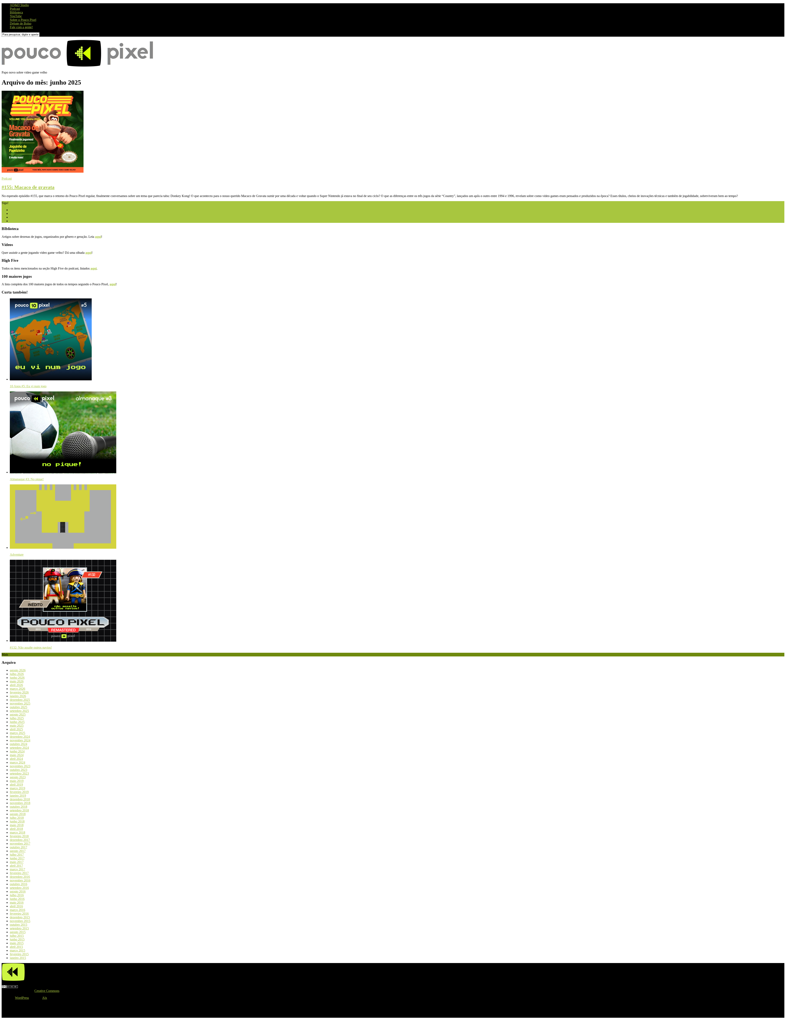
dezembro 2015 (20, 917)
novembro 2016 (20, 880)
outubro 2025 (18, 707)
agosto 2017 (18, 851)
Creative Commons (46, 991)
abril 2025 (16, 729)
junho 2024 (17, 751)
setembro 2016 (19, 888)
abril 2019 (16, 784)
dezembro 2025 (20, 699)
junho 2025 (17, 722)
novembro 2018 (20, 803)
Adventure (17, 554)
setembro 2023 (19, 773)
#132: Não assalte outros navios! (31, 647)
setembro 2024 (19, 747)
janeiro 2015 (18, 958)
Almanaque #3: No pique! (27, 479)
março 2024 (17, 762)
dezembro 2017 (20, 840)
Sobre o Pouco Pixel (23, 20)
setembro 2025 (19, 711)
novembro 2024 (20, 740)
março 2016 (17, 910)
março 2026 (17, 688)
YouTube (16, 16)
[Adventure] (63, 547)
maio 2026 (17, 681)
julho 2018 (17, 817)
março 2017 (17, 869)
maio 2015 (17, 943)
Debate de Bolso (20, 23)
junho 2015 (17, 939)
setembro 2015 (19, 928)
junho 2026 (17, 677)
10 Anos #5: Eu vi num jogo (28, 386)
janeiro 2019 (18, 795)
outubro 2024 (18, 744)
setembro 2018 (19, 810)
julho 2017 (17, 854)
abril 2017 (16, 865)
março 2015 (17, 950)
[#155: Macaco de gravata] (43, 171)
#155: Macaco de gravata (28, 187)
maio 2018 (17, 825)
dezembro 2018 (20, 799)
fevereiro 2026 (19, 692)
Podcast (15, 8)
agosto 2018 (18, 814)
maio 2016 (17, 902)
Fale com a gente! (21, 27)
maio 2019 (17, 781)
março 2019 (17, 788)
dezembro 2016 (20, 876)
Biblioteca (16, 12)
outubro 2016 (18, 884)
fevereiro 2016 (19, 913)
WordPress (22, 997)
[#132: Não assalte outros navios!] (63, 640)
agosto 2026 (18, 670)
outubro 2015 (18, 924)
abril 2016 (16, 906)
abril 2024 (16, 758)
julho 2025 (17, 718)
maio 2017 (17, 862)
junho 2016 (17, 899)
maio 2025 (17, 725)
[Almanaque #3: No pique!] (63, 472)
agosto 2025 (18, 714)
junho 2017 (17, 858)
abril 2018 (16, 829)
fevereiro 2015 (19, 954)
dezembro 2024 (20, 736)
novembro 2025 (20, 703)
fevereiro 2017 (19, 873)
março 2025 (17, 733)
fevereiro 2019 (19, 792)
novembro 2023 (20, 766)
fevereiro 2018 (19, 836)
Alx (44, 997)
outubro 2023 (18, 770)
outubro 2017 (18, 847)
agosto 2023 (18, 777)
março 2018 (17, 832)
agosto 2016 (18, 891)
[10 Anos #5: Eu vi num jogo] (51, 379)
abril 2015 (16, 946)
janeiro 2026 (18, 696)
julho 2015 (17, 935)
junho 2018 (17, 821)
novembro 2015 (20, 921)
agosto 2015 (18, 932)
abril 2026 (16, 685)
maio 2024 (17, 755)
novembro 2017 (20, 843)
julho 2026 (17, 674)
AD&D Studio (19, 5)
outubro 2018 (18, 806)
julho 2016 (17, 895)
